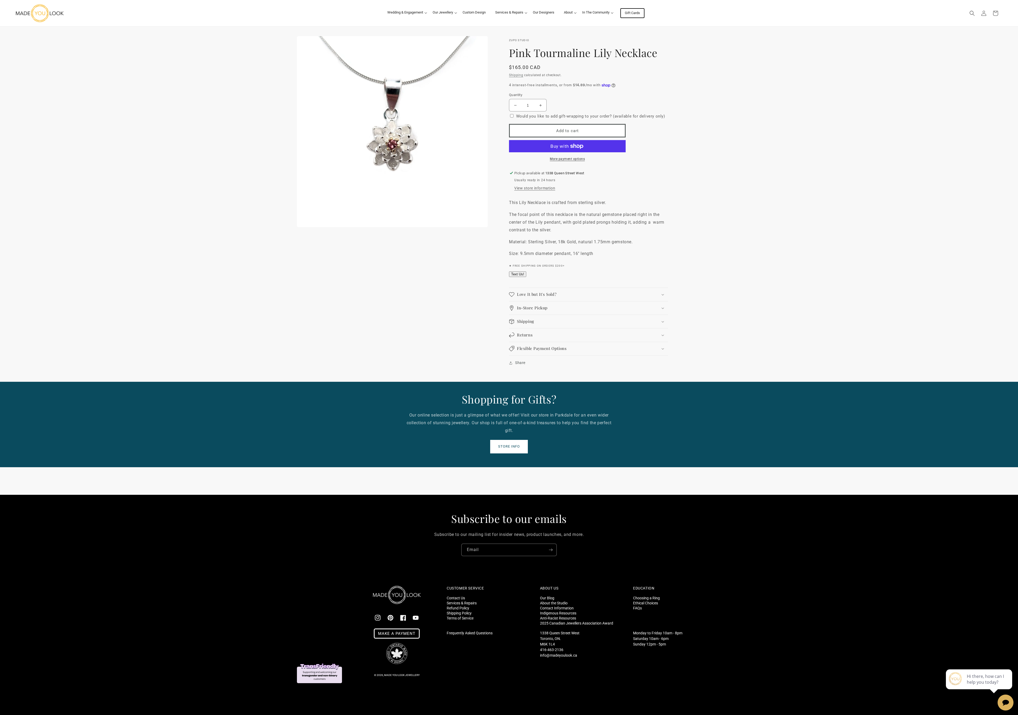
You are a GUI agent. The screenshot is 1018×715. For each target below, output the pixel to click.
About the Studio (554, 603)
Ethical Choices (645, 603)
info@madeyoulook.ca (558, 655)
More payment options (567, 159)
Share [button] (520, 363)
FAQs (637, 608)
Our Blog (547, 598)
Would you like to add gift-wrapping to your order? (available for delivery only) (590, 116)
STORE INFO (509, 446)
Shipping (516, 75)
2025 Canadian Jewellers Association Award (576, 623)
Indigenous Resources (558, 613)
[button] (405, 12)
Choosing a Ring (646, 598)
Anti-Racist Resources (558, 618)
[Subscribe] (550, 550)
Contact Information (557, 608)
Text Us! (517, 274)
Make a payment (396, 633)
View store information (534, 188)
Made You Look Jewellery (402, 675)
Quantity (515, 95)
